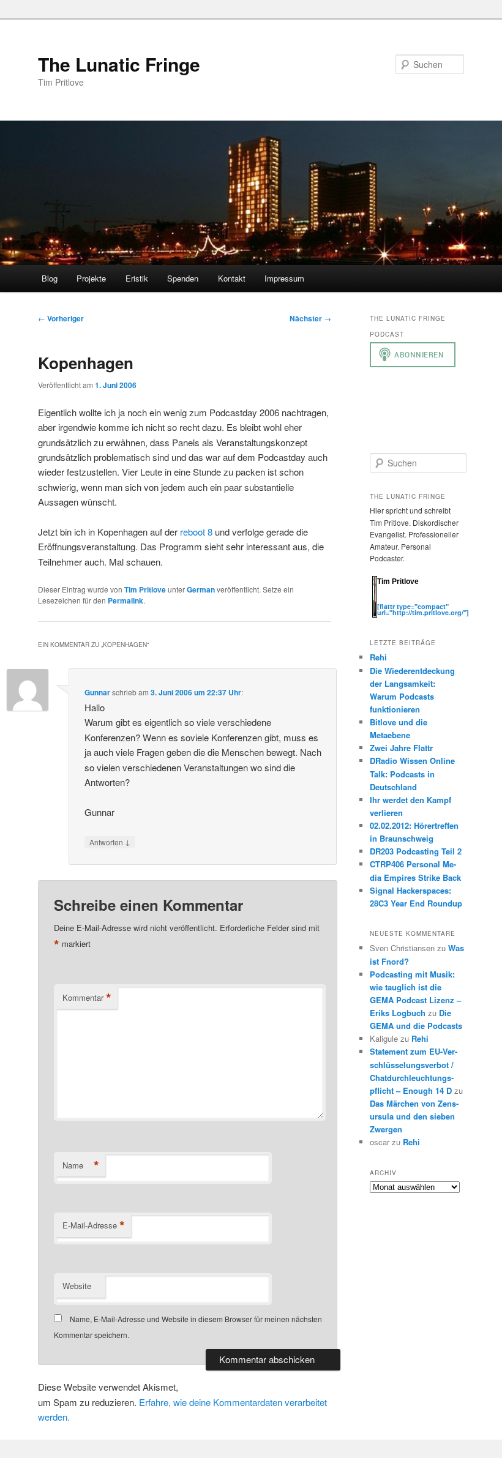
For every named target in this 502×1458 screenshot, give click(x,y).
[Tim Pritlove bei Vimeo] (395, 600)
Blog (50, 278)
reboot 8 (196, 531)
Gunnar (97, 692)
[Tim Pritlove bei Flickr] (408, 600)
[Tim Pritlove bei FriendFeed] (432, 600)
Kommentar (86, 998)
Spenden (182, 278)
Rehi (378, 657)
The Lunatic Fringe (119, 64)
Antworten (109, 841)
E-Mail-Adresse (93, 1225)
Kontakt (231, 278)
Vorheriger (61, 318)
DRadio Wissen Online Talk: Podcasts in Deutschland (412, 773)
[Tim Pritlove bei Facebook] (443, 600)
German (201, 589)
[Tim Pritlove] (374, 614)
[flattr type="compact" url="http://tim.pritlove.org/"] (423, 610)
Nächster (310, 318)
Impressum (284, 278)
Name (80, 1165)
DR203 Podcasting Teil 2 (416, 851)
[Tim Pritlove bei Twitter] (383, 600)
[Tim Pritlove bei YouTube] (420, 600)
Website (76, 1286)
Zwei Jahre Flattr (401, 747)
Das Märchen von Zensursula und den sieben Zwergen (414, 1116)
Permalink (125, 600)
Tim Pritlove (145, 589)
